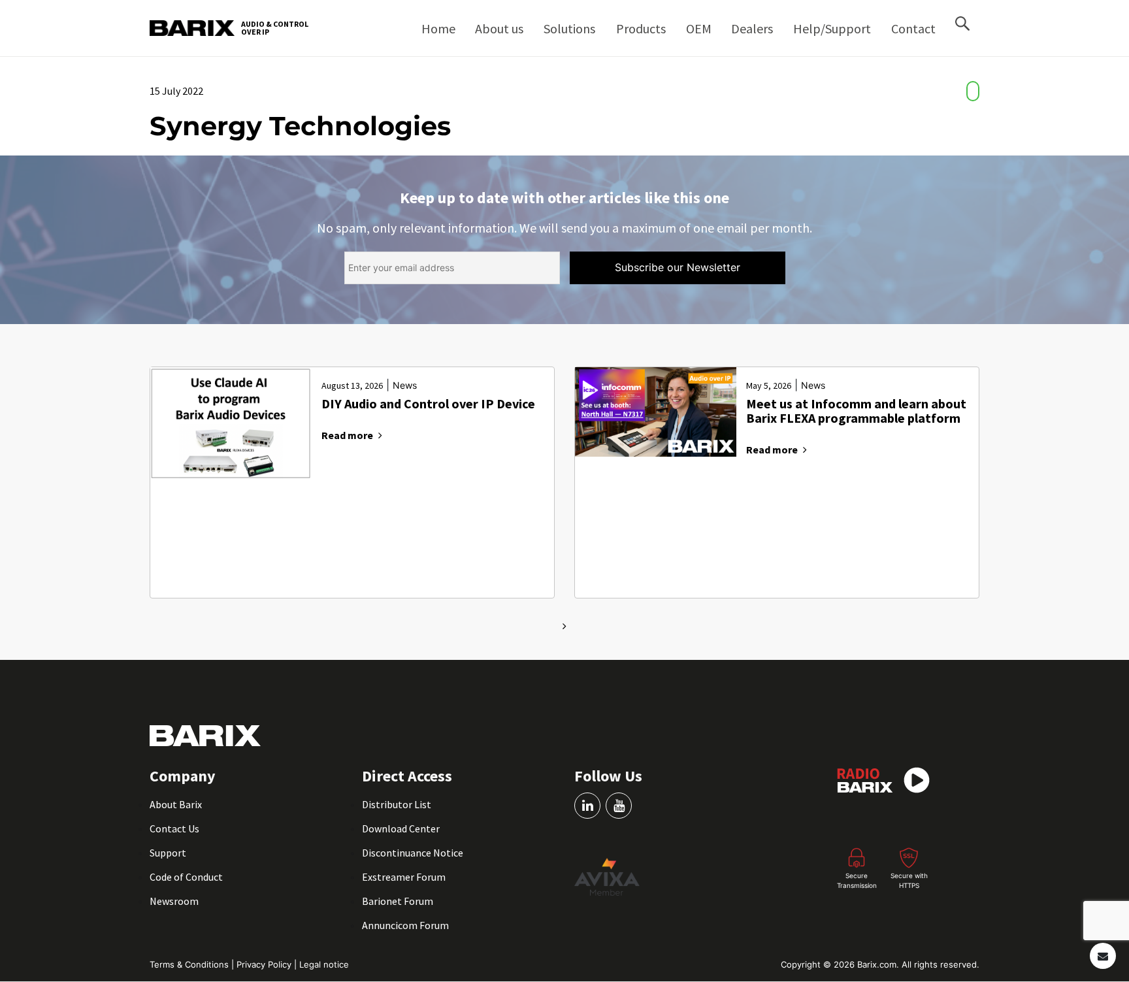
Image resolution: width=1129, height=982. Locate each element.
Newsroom (174, 901)
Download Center (401, 828)
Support (168, 852)
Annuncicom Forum (405, 925)
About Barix (176, 804)
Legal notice (324, 964)
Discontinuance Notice (412, 852)
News (405, 385)
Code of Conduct (186, 876)
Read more (347, 435)
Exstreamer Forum (404, 876)
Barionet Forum (397, 901)
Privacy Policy (265, 964)
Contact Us (174, 828)
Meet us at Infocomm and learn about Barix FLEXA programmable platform (856, 411)
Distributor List (396, 804)
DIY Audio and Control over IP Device (428, 404)
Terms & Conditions (190, 964)
